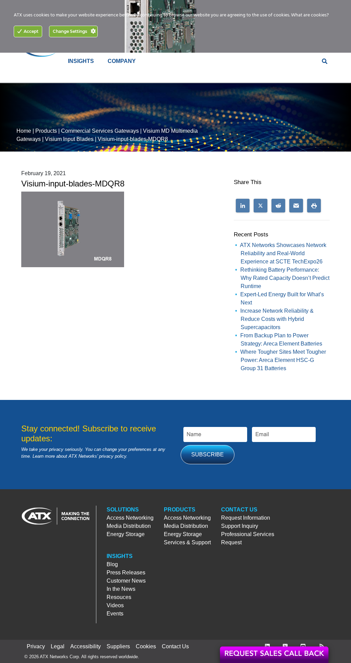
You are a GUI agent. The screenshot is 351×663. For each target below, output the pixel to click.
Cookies (146, 646)
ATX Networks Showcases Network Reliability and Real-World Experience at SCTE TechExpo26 (283, 253)
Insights (120, 556)
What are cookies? (310, 15)
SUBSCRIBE (207, 454)
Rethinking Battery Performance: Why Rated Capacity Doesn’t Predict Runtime (284, 278)
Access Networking (130, 518)
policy (120, 456)
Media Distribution (129, 526)
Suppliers (118, 646)
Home (23, 131)
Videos (115, 605)
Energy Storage (126, 534)
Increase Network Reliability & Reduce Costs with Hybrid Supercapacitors (277, 319)
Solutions (123, 509)
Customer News (126, 581)
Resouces (119, 597)
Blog (112, 564)
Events (115, 613)
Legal (57, 646)
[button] (243, 205)
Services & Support (187, 542)
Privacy (36, 646)
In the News (121, 589)
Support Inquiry (239, 526)
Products (46, 131)
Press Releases (126, 572)
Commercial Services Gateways (100, 131)
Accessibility (85, 646)
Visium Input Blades (69, 139)
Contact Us (239, 509)
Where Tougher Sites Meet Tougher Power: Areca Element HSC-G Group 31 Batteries (283, 360)
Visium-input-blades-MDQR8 (133, 139)
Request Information (245, 518)
